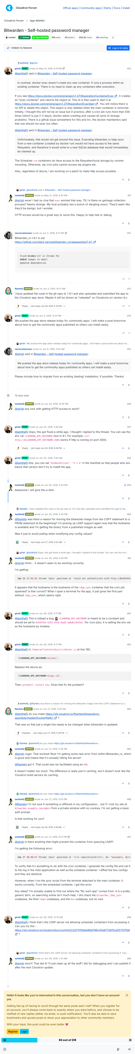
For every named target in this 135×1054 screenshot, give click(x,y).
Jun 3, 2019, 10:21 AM (54, 288)
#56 (129, 403)
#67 (129, 837)
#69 (129, 958)
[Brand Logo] (9, 8)
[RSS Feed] (113, 37)
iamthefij (24, 63)
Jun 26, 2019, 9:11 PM (50, 613)
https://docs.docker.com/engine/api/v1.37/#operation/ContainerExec (71, 96)
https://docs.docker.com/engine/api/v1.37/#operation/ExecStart (54, 103)
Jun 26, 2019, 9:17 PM (50, 644)
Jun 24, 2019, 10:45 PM (56, 403)
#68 (129, 917)
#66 (129, 799)
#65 (129, 749)
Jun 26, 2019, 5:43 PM (56, 514)
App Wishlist (41, 37)
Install (126, 8)
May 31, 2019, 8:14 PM (50, 68)
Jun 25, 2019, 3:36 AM (50, 427)
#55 (129, 349)
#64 (129, 709)
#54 (129, 315)
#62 (129, 613)
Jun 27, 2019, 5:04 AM (54, 709)
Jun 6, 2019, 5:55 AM (54, 349)
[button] (4, 1049)
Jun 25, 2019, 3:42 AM (50, 458)
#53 (129, 288)
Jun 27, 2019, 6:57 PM (55, 837)
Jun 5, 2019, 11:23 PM (50, 315)
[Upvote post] (123, 179)
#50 (129, 68)
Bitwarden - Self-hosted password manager (65, 73)
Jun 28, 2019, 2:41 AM (55, 958)
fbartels (19, 288)
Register (12, 1031)
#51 (129, 195)
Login (24, 1031)
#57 (129, 427)
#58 (129, 458)
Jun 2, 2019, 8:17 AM (53, 233)
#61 (129, 558)
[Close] (127, 995)
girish (18, 68)
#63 (129, 644)
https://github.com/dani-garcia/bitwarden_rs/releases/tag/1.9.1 (53, 242)
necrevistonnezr (23, 233)
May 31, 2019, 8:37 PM (55, 195)
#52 (129, 233)
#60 (129, 514)
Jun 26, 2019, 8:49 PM (56, 558)
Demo (107, 8)
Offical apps (70, 8)
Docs (117, 8)
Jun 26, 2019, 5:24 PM (56, 485)
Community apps (90, 8)
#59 (129, 485)
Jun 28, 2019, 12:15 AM (51, 917)
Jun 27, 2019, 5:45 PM (55, 749)
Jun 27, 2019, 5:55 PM (55, 799)
